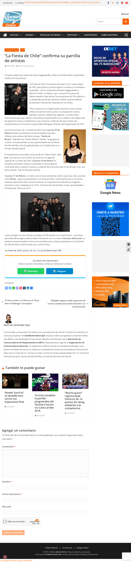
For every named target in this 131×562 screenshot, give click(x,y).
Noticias (14, 35)
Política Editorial (51, 548)
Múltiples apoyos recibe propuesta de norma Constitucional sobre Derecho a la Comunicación (66, 303)
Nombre (7, 481)
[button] (19, 35)
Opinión (29, 35)
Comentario (8, 446)
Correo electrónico (12, 494)
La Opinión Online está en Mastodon (16, 560)
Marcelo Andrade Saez (26, 66)
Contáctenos (90, 35)
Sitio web (6, 506)
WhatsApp (33, 271)
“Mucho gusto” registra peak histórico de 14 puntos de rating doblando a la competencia (74, 400)
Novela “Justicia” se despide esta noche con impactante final (14, 397)
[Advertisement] (110, 150)
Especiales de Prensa (50, 35)
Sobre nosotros (109, 35)
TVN (22, 50)
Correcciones (67, 548)
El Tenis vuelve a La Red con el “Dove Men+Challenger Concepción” (22, 302)
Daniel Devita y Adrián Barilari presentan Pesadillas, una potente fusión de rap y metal (62, 2)
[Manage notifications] (5, 557)
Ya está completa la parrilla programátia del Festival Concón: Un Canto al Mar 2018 (45, 403)
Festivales (72, 35)
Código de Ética (82, 548)
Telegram (61, 271)
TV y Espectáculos (12, 50)
